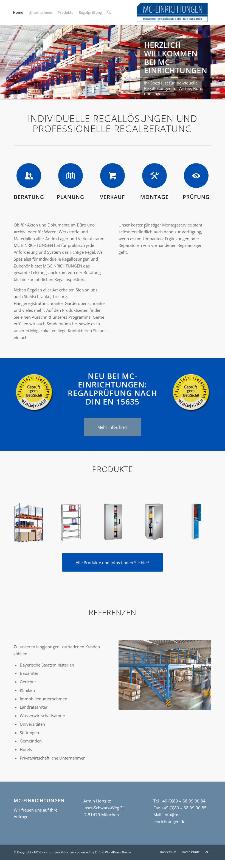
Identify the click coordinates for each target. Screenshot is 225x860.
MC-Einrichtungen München (54, 852)
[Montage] (154, 175)
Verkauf (112, 196)
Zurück (5, 62)
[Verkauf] (112, 175)
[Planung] (70, 175)
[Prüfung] (196, 175)
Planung (70, 196)
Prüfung (196, 196)
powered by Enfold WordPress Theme (104, 852)
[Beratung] (28, 175)
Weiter (220, 62)
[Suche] (109, 12)
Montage (154, 196)
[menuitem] (18, 12)
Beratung (29, 196)
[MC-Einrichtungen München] (172, 12)
